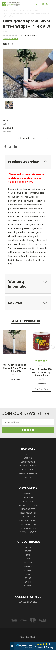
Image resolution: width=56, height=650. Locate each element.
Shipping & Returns (28, 466)
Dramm (28, 559)
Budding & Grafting (28, 505)
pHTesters (28, 501)
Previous (3, 347)
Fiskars (28, 566)
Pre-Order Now (41, 389)
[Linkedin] (15, 146)
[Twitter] (10, 146)
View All (28, 586)
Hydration (28, 493)
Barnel (28, 582)
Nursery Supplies (28, 528)
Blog (28, 454)
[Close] (12, 646)
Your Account (28, 462)
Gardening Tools (28, 516)
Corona (28, 570)
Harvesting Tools (28, 520)
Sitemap (28, 477)
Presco (28, 562)
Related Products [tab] (25, 321)
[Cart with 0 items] (47, 3)
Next (53, 347)
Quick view (15, 379)
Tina (28, 574)
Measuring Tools (28, 524)
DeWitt (28, 551)
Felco (28, 547)
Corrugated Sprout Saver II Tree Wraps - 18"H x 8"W (14, 368)
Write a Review (10, 38)
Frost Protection (28, 513)
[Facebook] (5, 146)
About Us (28, 458)
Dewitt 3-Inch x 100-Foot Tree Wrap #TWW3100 (41, 372)
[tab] (28, 162)
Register (33, 473)
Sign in (22, 473)
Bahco (28, 578)
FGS (28, 555)
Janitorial (28, 497)
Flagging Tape (28, 509)
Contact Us (28, 469)
